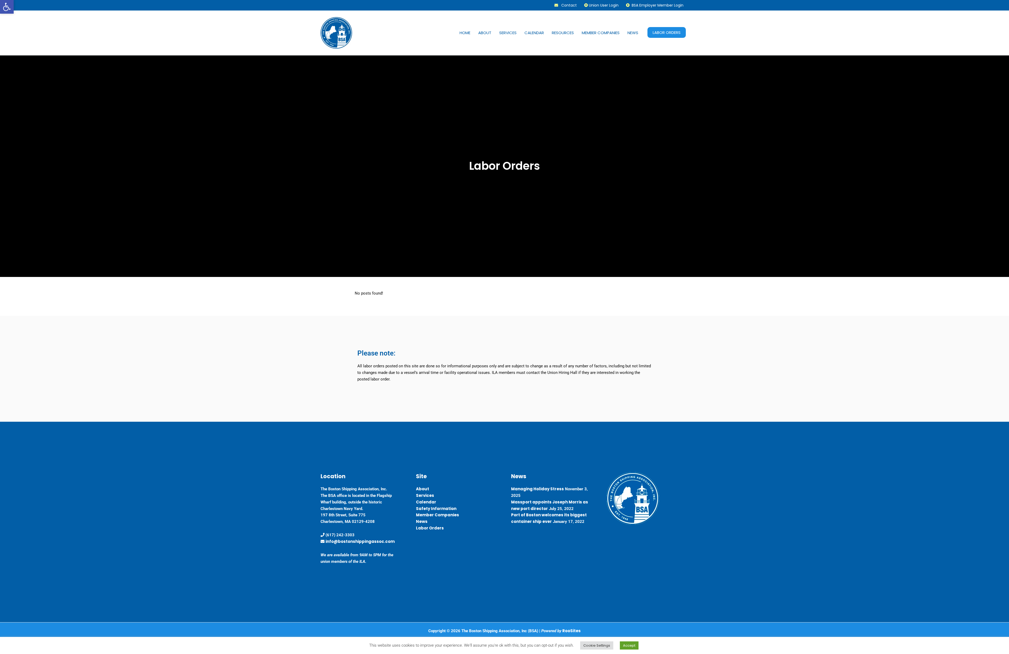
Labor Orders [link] (430, 528)
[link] (7, 7)
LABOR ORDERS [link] (667, 32)
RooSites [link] (571, 631)
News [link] (632, 32)
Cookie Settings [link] (596, 645)
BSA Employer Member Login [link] (656, 5)
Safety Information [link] (436, 508)
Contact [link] (567, 5)
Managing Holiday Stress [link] (537, 489)
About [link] (484, 32)
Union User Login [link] (603, 5)
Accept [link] (629, 645)
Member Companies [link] (601, 32)
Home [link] (465, 32)
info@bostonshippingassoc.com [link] (360, 541)
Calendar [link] (534, 32)
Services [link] (508, 32)
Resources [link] (563, 32)
